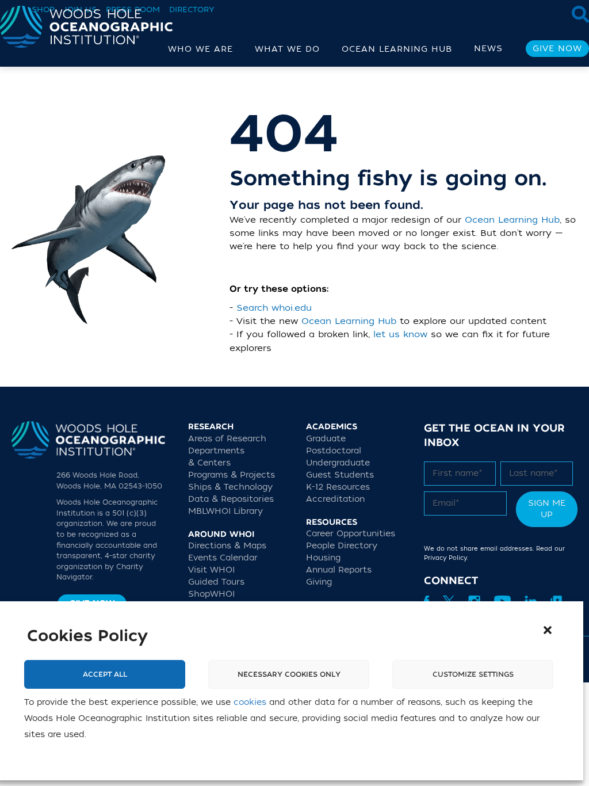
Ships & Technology (230, 487)
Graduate (326, 438)
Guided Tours (216, 582)
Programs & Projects (231, 475)
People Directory (341, 545)
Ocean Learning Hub (512, 220)
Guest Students (340, 475)
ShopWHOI (211, 594)
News (488, 48)
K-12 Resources (338, 487)
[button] (547, 630)
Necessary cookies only (289, 674)
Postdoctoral (333, 450)
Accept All (105, 674)
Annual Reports (339, 569)
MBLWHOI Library (225, 511)
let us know (400, 334)
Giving (319, 582)
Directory (192, 9)
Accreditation (335, 499)
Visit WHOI (211, 569)
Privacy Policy (445, 558)
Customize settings (473, 674)
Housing (323, 557)
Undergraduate (338, 462)
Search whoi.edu (274, 308)
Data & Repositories (231, 499)
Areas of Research (227, 438)
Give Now (557, 48)
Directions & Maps (227, 545)
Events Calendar (223, 557)
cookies (250, 702)
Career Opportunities (350, 533)
